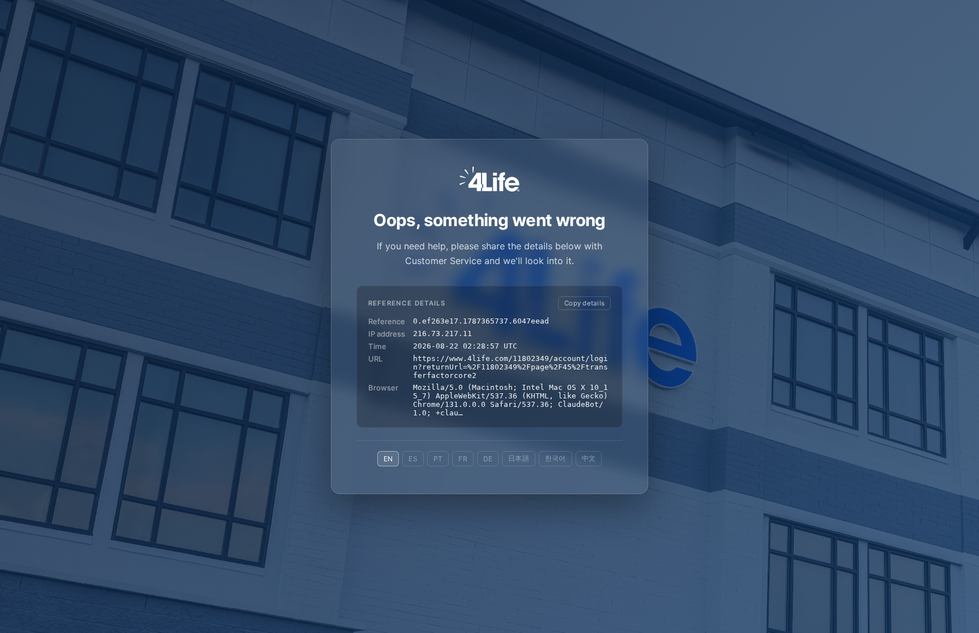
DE (487, 458)
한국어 (555, 458)
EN (388, 458)
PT (437, 458)
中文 (588, 458)
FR (462, 458)
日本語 (518, 458)
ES (412, 458)
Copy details (584, 303)
